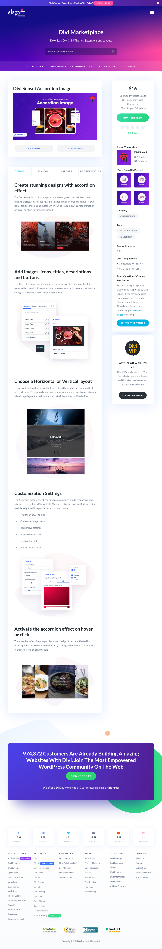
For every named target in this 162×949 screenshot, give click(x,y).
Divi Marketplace (41, 868)
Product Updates (92, 863)
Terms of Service (143, 872)
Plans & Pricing (40, 915)
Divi (35, 858)
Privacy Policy (142, 877)
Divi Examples (116, 872)
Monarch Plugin (41, 910)
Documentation (66, 858)
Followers (18, 839)
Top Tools (89, 887)
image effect (126, 236)
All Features (13, 858)
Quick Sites (13, 872)
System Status (65, 877)
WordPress (90, 877)
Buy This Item (132, 117)
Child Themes (57, 66)
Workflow (12, 882)
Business (89, 872)
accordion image (128, 230)
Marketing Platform (17, 900)
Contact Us (141, 868)
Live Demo (34, 148)
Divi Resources (91, 868)
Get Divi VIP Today (132, 395)
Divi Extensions (127, 215)
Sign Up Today (81, 776)
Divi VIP (37, 887)
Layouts (94, 66)
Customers (128, 66)
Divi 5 (36, 863)
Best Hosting (90, 891)
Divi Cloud (38, 872)
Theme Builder (14, 895)
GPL (119, 251)
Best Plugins (90, 882)
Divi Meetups (116, 858)
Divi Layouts (13, 868)
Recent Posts (91, 858)
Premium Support (16, 919)
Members (43, 839)
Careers (139, 863)
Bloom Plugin (39, 906)
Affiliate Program (118, 886)
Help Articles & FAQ (68, 863)
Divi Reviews (116, 881)
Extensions (77, 66)
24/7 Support (65, 868)
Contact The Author (133, 323)
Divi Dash (38, 896)
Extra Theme (39, 901)
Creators (110, 66)
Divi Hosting (39, 891)
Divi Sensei (140, 151)
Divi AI (37, 877)
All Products (36, 66)
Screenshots (76, 148)
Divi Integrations (117, 876)
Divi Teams (39, 882)
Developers (13, 914)
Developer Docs (66, 872)
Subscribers (93, 839)
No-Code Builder (15, 877)
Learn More (103, 3)
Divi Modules (14, 863)
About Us (140, 858)
